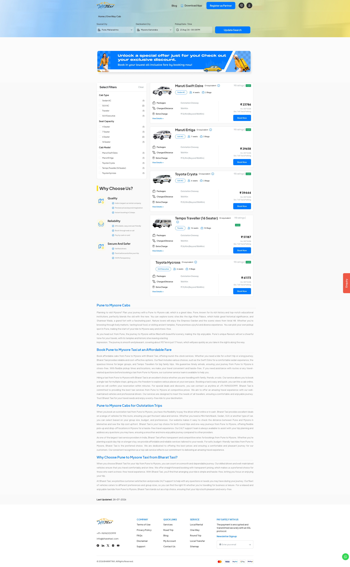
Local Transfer (197, 540)
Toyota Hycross (109, 173)
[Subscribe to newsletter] (250, 544)
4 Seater (106, 126)
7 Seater (106, 131)
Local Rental (196, 524)
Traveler (105, 110)
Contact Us (169, 546)
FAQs (139, 535)
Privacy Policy (144, 530)
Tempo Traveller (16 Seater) (114, 168)
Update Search (233, 29)
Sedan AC (106, 100)
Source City (102, 24)
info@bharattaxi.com (108, 538)
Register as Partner (221, 5)
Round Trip (195, 535)
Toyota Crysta (108, 163)
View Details (157, 118)
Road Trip (168, 530)
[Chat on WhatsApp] (345, 556)
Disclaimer (142, 540)
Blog (174, 5)
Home (101, 16)
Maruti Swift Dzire (110, 153)
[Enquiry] (346, 283)
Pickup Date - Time (183, 24)
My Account (169, 540)
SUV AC (105, 105)
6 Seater (106, 136)
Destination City (143, 24)
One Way (194, 530)
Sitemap (194, 546)
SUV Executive (108, 115)
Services (168, 524)
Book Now (242, 118)
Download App (193, 5)
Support (141, 546)
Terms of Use (143, 524)
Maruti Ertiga (107, 158)
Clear (141, 87)
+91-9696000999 (106, 533)
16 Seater (106, 142)
